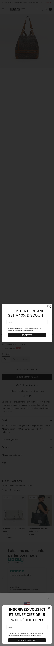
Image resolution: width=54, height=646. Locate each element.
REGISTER (27, 335)
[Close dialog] (49, 306)
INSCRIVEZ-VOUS (27, 640)
